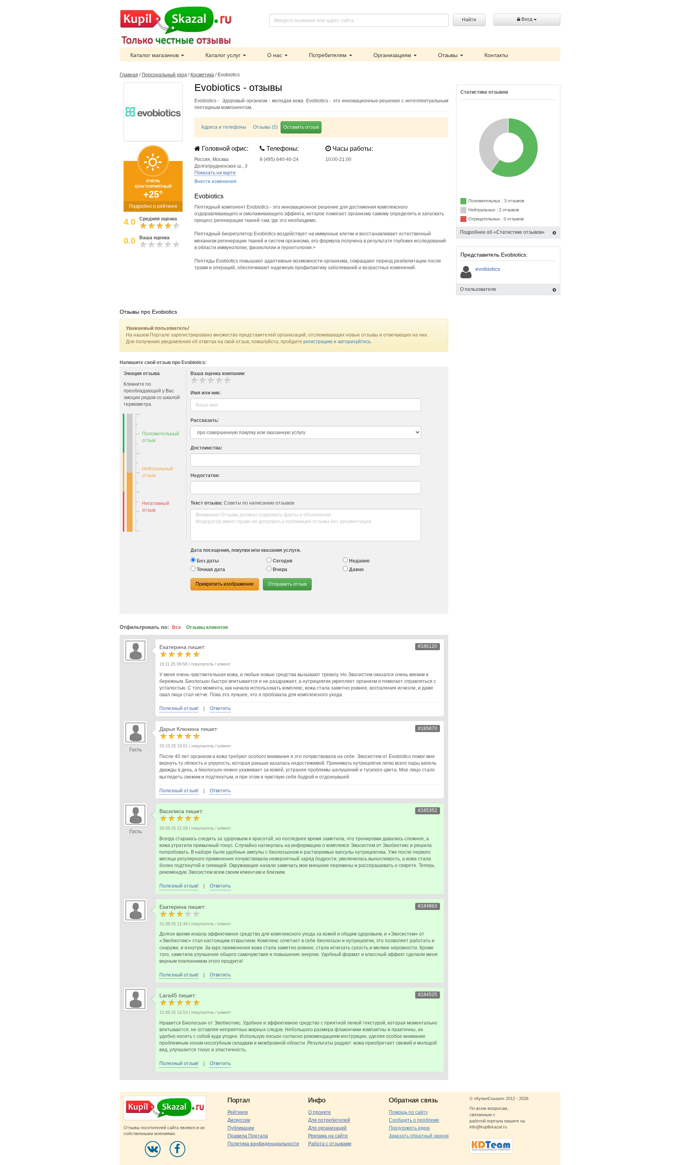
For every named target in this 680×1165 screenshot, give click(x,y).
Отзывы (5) (265, 127)
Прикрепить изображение (225, 584)
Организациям (393, 55)
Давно (356, 569)
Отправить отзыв (287, 584)
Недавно (359, 561)
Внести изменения (215, 181)
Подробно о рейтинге (153, 206)
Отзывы (448, 55)
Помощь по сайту (408, 1112)
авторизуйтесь (354, 341)
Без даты (207, 561)
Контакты (496, 55)
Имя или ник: (205, 393)
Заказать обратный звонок (419, 1136)
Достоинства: (206, 448)
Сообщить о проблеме (414, 1120)
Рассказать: (204, 420)
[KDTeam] (491, 1145)
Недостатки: (205, 475)
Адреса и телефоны (223, 127)
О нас (275, 55)
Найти (469, 19)
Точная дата (210, 569)
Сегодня (282, 561)
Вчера (279, 569)
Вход (527, 19)
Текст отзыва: (206, 503)
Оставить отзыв (301, 127)
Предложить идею (409, 1128)
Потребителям (328, 55)
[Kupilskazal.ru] (176, 26)
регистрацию (318, 341)
